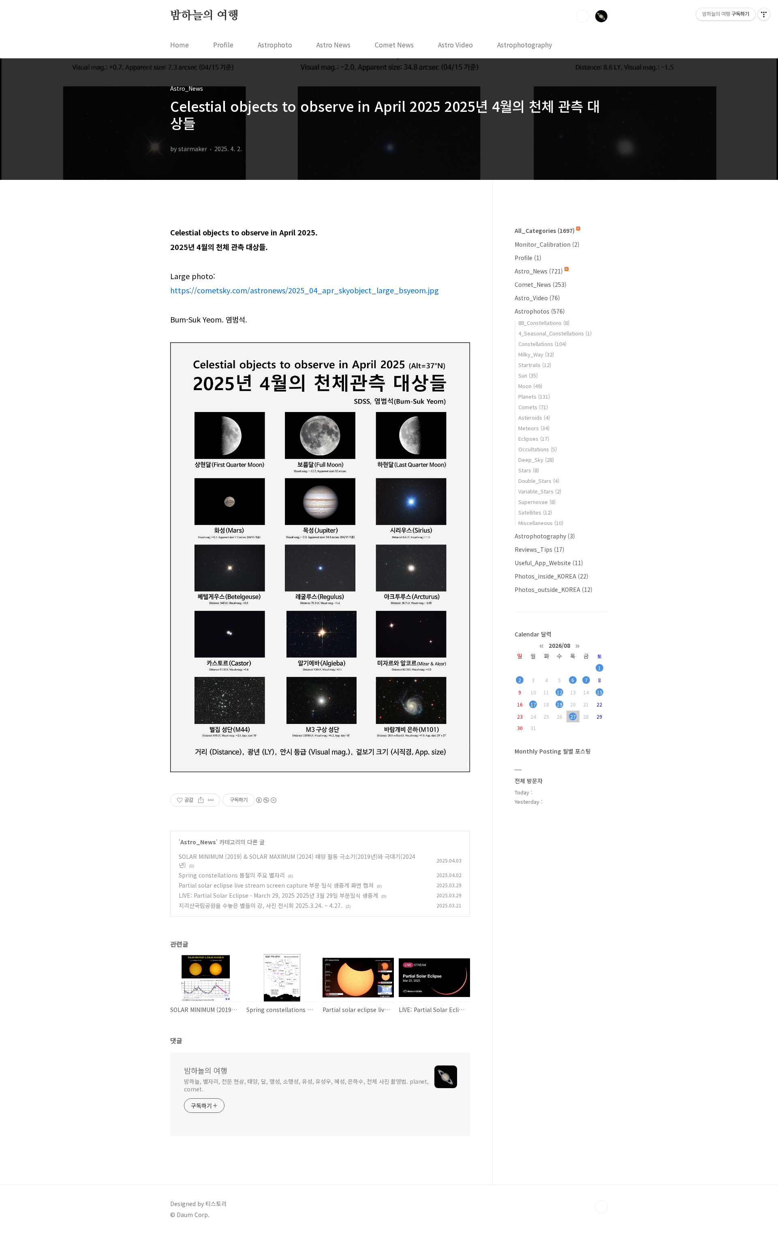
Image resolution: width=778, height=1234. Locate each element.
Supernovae (537, 502)
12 (559, 692)
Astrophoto (275, 44)
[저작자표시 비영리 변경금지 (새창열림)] (266, 800)
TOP (601, 1206)
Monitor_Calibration (547, 244)
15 (600, 692)
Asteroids (534, 417)
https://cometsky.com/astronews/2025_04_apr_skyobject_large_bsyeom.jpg (304, 290)
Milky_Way (536, 354)
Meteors (533, 428)
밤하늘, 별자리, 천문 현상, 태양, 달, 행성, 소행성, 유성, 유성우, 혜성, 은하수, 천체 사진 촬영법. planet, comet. (306, 1085)
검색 (583, 16)
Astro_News (198, 842)
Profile (223, 44)
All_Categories (545, 230)
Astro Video (455, 44)
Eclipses (533, 438)
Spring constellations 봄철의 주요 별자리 (232, 875)
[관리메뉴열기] (764, 14)
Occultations (537, 449)
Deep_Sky (536, 459)
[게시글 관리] (211, 800)
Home (179, 44)
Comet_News (540, 284)
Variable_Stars (539, 491)
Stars (528, 470)
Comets (533, 407)
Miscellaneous (540, 523)
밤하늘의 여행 (204, 15)
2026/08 (559, 645)
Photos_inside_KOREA (551, 576)
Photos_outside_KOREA (553, 589)
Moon (530, 386)
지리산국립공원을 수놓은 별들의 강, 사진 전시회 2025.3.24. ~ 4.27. (260, 905)
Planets (534, 396)
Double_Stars (538, 481)
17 (533, 704)
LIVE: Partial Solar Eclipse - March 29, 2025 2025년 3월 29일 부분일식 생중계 (278, 895)
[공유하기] (201, 800)
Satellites (535, 512)
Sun (528, 375)
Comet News (394, 44)
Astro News (333, 44)
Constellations (542, 344)
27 (573, 716)
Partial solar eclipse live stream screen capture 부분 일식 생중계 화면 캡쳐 (276, 885)
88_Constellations (543, 323)
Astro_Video (537, 298)
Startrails (534, 365)
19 (559, 704)
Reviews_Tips (539, 549)
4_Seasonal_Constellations (555, 333)
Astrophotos (540, 311)
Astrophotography (524, 44)
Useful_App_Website (549, 563)
